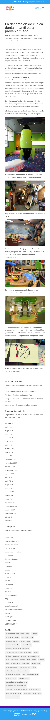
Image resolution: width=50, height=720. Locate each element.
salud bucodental (11, 606)
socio (39, 693)
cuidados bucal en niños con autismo (17, 648)
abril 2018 (8, 488)
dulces (7, 570)
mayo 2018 (9, 485)
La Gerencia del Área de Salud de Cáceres (21, 405)
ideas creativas (25, 667)
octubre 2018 (10, 467)
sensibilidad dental (30, 693)
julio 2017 (8, 517)
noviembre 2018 (11, 463)
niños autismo (10, 671)
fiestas (7, 581)
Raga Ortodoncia (11, 415)
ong (6, 599)
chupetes (36, 641)
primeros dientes (24, 678)
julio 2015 (8, 521)
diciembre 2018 (10, 459)
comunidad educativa (13, 552)
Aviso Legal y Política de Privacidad (17, 711)
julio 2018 (8, 477)
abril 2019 (8, 445)
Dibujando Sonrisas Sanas (18, 327)
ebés (7, 660)
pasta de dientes (11, 678)
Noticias (8, 591)
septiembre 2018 (11, 470)
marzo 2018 (9, 492)
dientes (23, 656)
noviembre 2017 (11, 506)
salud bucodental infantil (14, 609)
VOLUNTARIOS (11, 624)
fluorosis (41, 660)
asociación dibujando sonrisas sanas (18, 35)
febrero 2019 (10, 452)
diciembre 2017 (10, 503)
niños (34, 667)
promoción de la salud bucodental (16, 682)
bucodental (9, 537)
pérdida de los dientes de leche (16, 686)
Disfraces (8, 566)
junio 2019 (9, 438)
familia (34, 660)
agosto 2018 (9, 474)
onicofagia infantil (32, 675)
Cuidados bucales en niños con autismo (18, 652)
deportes (8, 563)
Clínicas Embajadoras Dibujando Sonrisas (20, 391)
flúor (7, 663)
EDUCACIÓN (10, 573)
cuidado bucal (26, 645)
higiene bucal (36, 663)
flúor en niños (15, 663)
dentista (8, 656)
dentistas (16, 656)
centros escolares (11, 545)
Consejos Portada (30, 38)
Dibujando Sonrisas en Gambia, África (19, 395)
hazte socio (9, 588)
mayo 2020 (9, 431)
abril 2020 (8, 434)
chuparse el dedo (24, 641)
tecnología (9, 617)
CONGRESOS (10, 555)
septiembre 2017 (11, 513)
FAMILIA (8, 577)
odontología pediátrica (13, 675)
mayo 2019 (9, 441)
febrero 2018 (10, 495)
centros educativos (12, 541)
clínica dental (18, 38)
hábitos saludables (12, 667)
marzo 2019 (9, 449)
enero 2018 (9, 499)
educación (14, 660)
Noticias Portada (11, 595)
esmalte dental (25, 660)
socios (7, 613)
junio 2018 (9, 481)
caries (17, 637)
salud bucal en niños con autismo (16, 689)
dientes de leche (33, 656)
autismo (34, 634)
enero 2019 (9, 456)
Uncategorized (10, 620)
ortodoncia (9, 602)
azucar (7, 534)
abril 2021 (8, 427)
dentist (36, 652)
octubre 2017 (10, 510)
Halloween (9, 584)
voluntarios (15, 697)
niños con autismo (23, 671)
